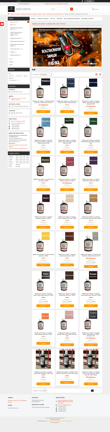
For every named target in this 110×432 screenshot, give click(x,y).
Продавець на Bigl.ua (55, 419)
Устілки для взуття (15, 49)
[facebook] (32, 69)
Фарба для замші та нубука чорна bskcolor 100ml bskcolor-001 (43, 101)
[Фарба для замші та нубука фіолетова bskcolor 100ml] (91, 166)
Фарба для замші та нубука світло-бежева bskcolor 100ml (67, 217)
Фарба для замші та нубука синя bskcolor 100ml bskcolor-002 (67, 101)
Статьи (11, 64)
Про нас (52, 18)
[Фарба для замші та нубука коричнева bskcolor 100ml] (67, 281)
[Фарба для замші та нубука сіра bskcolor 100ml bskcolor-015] (91, 241)
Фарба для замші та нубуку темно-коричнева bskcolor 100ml (91, 294)
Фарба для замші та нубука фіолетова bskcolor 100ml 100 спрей (43, 373)
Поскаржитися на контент (53, 421)
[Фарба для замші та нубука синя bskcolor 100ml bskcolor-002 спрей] (67, 359)
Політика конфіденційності (66, 421)
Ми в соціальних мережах (72, 18)
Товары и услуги (13, 22)
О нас (10, 59)
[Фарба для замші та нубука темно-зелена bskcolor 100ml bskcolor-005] (67, 127)
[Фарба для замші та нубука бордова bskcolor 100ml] (43, 204)
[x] (34, 69)
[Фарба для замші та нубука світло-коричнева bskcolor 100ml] (91, 204)
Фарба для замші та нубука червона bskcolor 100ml (67, 180)
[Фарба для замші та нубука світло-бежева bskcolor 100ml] (67, 204)
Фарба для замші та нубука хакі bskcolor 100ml (43, 180)
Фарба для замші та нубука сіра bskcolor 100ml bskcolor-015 (91, 255)
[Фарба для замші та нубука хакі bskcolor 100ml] (43, 166)
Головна (33, 18)
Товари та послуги (15, 14)
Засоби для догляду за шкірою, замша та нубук (33, 14)
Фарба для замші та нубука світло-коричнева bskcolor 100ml (91, 217)
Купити (44, 111)
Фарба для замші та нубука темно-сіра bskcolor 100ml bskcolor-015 (91, 334)
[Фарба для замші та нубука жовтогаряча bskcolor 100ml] (43, 320)
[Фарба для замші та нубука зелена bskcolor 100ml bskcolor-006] (91, 127)
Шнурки (12, 52)
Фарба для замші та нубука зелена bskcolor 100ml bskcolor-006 (91, 142)
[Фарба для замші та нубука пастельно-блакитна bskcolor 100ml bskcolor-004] (43, 127)
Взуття (12, 24)
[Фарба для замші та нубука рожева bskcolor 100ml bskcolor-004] (67, 320)
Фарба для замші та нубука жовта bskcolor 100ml (43, 255)
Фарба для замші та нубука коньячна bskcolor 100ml (67, 255)
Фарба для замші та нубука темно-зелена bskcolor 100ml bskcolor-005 (67, 142)
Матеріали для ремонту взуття (16, 28)
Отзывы (11, 61)
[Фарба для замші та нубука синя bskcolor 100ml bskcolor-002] (67, 88)
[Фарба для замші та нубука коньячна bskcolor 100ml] (67, 241)
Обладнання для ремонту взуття (17, 45)
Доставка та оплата (87, 18)
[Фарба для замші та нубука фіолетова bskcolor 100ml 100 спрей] (43, 359)
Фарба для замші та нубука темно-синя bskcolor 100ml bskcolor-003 (91, 102)
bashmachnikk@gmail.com (18, 123)
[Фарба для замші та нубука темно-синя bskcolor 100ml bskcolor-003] (91, 88)
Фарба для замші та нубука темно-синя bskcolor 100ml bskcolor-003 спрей (91, 373)
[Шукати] (71, 9)
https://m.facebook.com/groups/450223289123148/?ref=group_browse (19, 121)
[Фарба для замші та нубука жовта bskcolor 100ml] (43, 241)
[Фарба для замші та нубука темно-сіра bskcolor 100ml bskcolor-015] (91, 320)
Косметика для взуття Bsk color (55, 14)
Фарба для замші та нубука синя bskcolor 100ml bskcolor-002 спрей (67, 372)
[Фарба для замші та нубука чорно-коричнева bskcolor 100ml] (43, 281)
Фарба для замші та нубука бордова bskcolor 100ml (43, 217)
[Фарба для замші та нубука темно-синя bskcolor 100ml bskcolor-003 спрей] (91, 359)
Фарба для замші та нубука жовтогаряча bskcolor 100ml (43, 333)
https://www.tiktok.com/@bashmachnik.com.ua (19, 148)
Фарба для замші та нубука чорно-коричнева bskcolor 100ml (43, 294)
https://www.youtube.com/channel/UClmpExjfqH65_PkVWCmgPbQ (19, 145)
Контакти (59, 18)
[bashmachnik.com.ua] (11, 9)
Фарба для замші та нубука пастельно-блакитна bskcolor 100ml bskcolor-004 (43, 142)
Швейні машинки (14, 55)
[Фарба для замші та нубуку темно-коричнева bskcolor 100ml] (91, 281)
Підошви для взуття (15, 38)
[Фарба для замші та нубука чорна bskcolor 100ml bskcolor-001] (43, 88)
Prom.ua (63, 418)
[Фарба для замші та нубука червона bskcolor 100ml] (67, 166)
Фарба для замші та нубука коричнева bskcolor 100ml (67, 294)
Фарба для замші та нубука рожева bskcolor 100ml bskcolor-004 (67, 334)
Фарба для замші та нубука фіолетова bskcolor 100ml (91, 180)
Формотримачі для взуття (17, 41)
